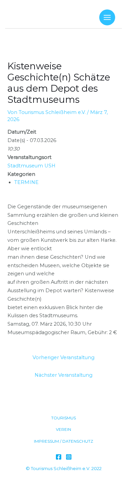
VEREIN (63, 429)
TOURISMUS (63, 418)
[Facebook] (59, 457)
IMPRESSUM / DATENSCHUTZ (63, 441)
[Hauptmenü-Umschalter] (107, 17)
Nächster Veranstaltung (63, 375)
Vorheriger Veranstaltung (63, 357)
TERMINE (26, 182)
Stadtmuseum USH (31, 166)
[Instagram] (69, 457)
